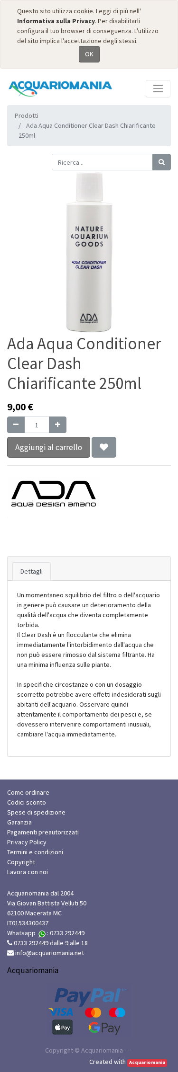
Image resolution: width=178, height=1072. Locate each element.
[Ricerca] (161, 162)
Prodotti (26, 115)
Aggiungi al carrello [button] (48, 447)
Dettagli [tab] (31, 571)
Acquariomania (147, 1062)
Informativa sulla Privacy (56, 21)
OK (89, 54)
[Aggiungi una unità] (57, 424)
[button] (104, 447)
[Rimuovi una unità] (16, 424)
